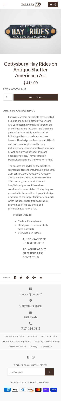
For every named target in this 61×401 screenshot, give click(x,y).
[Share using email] (41, 277)
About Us (32, 336)
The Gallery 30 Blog (14, 336)
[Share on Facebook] (15, 277)
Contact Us (46, 346)
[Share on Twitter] (21, 277)
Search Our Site (49, 336)
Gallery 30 (22, 382)
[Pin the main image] (27, 277)
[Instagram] (33, 357)
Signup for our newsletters (30, 365)
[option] (30, 31)
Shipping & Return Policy (47, 341)
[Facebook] (28, 357)
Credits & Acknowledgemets (16, 341)
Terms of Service (17, 346)
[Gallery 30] (30, 4)
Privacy (33, 346)
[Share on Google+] (34, 277)
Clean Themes (43, 382)
